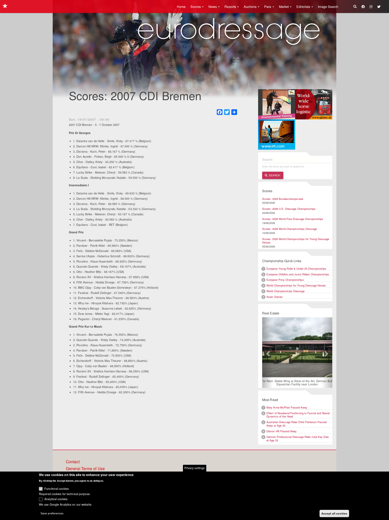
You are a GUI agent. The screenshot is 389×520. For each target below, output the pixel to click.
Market (284, 6)
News (213, 6)
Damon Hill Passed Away (281, 431)
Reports (230, 6)
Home (181, 6)
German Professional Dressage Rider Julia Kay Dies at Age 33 (297, 438)
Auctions (250, 6)
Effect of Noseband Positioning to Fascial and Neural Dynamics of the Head (298, 414)
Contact (73, 461)
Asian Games (274, 297)
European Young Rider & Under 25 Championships (296, 268)
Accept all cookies (334, 513)
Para (268, 6)
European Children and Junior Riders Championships (297, 274)
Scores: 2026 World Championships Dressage (289, 229)
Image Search (328, 6)
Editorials (303, 6)
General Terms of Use (85, 468)
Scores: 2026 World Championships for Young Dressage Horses (295, 240)
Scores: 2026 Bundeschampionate (282, 199)
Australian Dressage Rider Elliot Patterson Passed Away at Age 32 (296, 423)
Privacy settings (194, 468)
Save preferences (52, 513)
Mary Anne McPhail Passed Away (286, 407)
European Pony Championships (285, 280)
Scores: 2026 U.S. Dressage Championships (288, 209)
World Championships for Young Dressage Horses (296, 285)
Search (274, 175)
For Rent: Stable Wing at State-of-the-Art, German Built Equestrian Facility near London (297, 382)
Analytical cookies (55, 499)
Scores (196, 6)
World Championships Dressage (285, 291)
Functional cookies (56, 489)
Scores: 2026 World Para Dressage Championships (292, 219)
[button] (267, 352)
